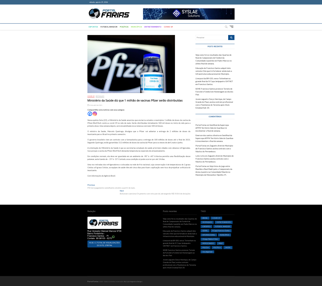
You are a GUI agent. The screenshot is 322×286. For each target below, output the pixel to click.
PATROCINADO (208, 243)
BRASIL (205, 218)
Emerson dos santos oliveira (207, 135)
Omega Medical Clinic (210, 239)
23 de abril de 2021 (95, 105)
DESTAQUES (100, 96)
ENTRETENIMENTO (152, 27)
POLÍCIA (206, 247)
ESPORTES (93, 27)
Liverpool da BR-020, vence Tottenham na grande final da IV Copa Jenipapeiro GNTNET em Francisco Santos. (214, 81)
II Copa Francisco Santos (221, 231)
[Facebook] (90, 114)
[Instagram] (95, 114)
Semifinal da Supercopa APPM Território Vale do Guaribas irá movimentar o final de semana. (212, 128)
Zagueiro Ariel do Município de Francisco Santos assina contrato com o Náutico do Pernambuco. (214, 149)
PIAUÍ (220, 243)
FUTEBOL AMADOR (108, 27)
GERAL (205, 231)
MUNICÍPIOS (136, 27)
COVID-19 (168, 27)
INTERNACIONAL (209, 235)
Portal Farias (201, 125)
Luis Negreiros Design (134, 281)
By (125, 281)
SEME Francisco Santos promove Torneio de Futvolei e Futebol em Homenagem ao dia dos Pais (214, 92)
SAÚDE (228, 247)
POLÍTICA (124, 27)
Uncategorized (207, 252)
